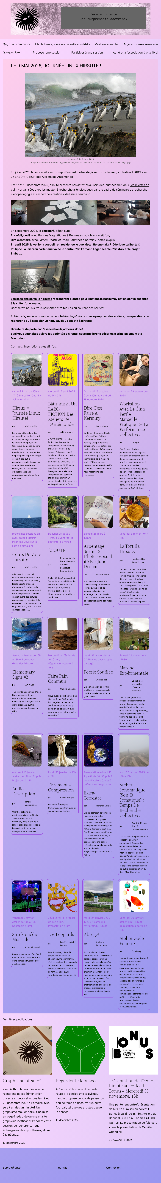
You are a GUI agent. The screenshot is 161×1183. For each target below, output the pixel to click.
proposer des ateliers (109, 316)
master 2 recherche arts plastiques (69, 189)
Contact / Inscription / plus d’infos (33, 346)
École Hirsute (12, 1167)
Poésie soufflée (98, 671)
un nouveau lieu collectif (61, 320)
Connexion (113, 1167)
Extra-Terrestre (93, 795)
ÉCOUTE (56, 550)
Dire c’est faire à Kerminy (93, 413)
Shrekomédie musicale (25, 937)
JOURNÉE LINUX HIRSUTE (71, 65)
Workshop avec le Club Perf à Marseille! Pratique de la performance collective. (133, 419)
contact (63, 1167)
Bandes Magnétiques (52, 235)
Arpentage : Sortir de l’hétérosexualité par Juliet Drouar (98, 556)
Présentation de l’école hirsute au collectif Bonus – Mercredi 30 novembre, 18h (131, 1088)
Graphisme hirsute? (22, 1080)
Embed (15, 253)
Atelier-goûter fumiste (133, 941)
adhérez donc (72, 329)
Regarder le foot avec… (78, 1080)
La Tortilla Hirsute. (129, 549)
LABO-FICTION (25, 176)
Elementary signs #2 (23, 674)
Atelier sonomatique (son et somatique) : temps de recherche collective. (132, 800)
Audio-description (23, 791)
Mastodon (18, 338)
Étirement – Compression (61, 787)
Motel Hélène (93, 244)
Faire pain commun (58, 679)
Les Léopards (61, 934)
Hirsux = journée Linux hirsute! (26, 413)
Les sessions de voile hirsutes (31, 298)
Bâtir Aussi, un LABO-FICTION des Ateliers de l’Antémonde (62, 414)
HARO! (136, 172)
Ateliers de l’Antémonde (57, 176)
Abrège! (91, 934)
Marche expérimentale (133, 670)
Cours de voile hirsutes (26, 557)
